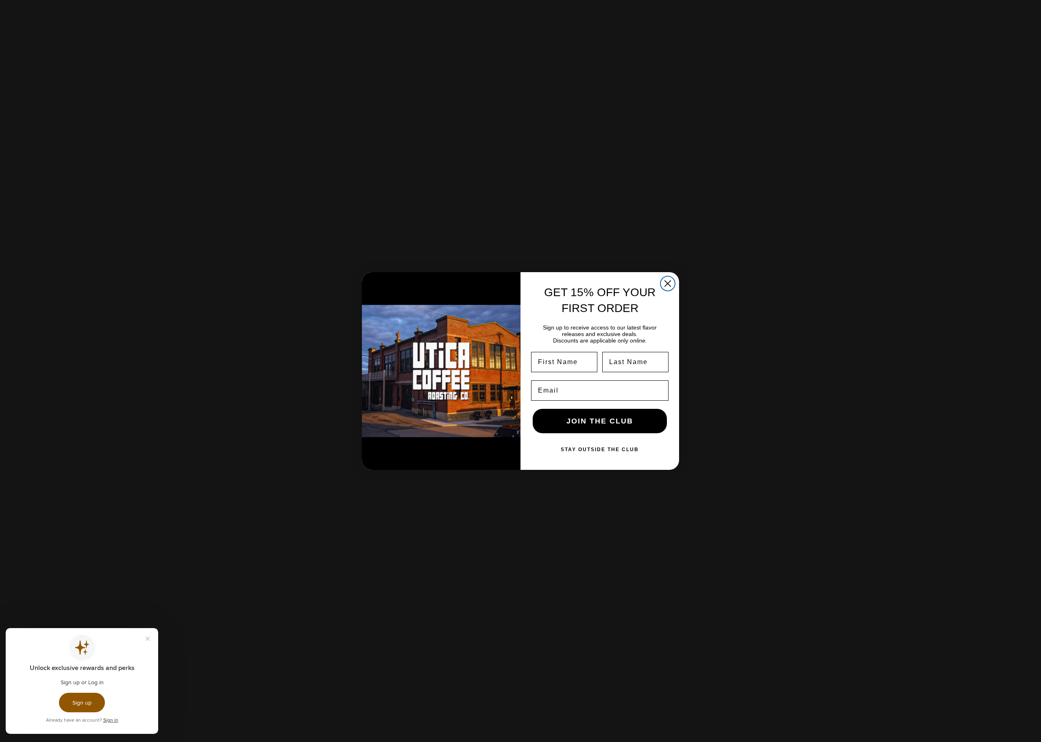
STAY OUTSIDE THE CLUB (600, 449)
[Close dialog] (667, 283)
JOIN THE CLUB (599, 421)
